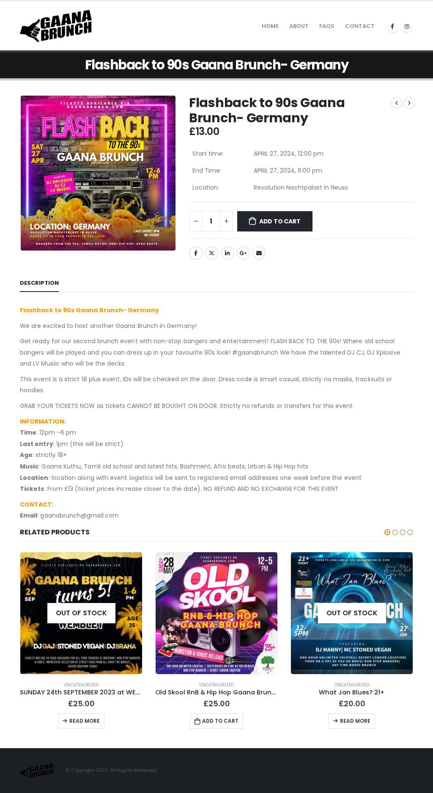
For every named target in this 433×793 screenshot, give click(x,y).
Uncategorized (81, 685)
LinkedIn (227, 253)
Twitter (211, 253)
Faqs (326, 26)
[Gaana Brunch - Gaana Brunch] (56, 26)
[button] (387, 532)
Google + (243, 253)
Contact (360, 26)
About (299, 26)
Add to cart (280, 221)
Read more (84, 720)
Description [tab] (39, 283)
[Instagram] (407, 26)
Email (259, 253)
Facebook (196, 253)
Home (270, 26)
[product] (216, 613)
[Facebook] (392, 26)
